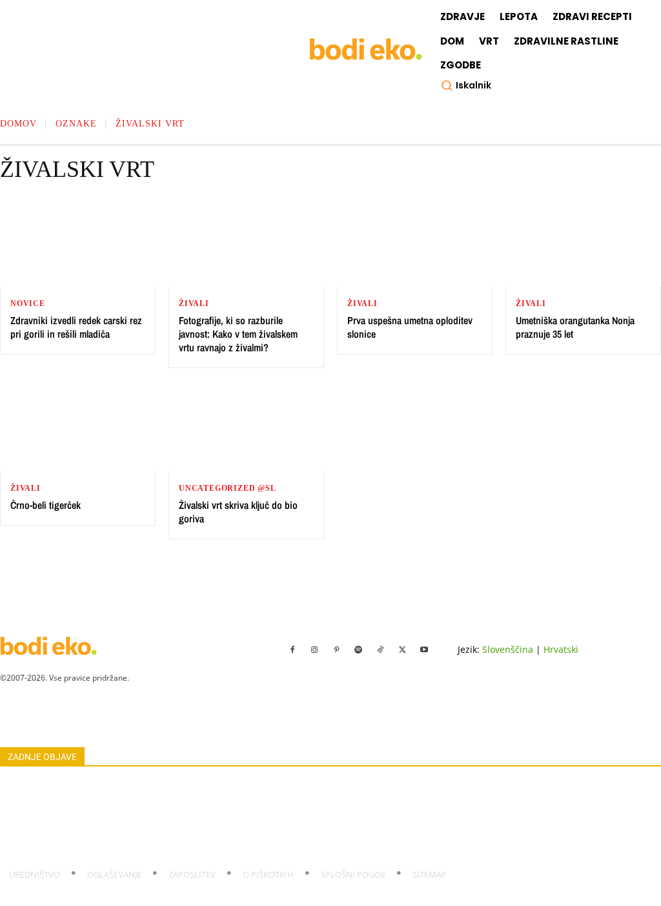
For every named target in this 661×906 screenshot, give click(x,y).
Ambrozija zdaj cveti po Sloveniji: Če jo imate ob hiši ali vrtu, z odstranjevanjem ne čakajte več (177, 816)
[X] (402, 650)
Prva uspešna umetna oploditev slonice (410, 327)
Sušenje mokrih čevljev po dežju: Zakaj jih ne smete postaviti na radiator (137, 846)
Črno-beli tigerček (45, 505)
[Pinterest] (336, 650)
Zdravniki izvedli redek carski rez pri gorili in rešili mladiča (76, 327)
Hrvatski (561, 649)
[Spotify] (358, 650)
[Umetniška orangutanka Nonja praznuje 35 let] (583, 243)
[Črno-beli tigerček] (78, 428)
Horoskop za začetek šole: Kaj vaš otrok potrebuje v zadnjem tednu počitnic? (147, 801)
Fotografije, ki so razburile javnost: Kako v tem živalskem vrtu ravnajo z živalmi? (238, 334)
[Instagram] (314, 650)
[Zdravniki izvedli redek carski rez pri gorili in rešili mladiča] (78, 243)
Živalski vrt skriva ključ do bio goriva (238, 512)
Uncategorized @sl (227, 488)
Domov (18, 124)
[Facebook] (292, 650)
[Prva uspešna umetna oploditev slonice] (415, 243)
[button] (466, 85)
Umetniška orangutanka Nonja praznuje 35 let (575, 327)
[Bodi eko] (365, 49)
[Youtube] (424, 650)
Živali (194, 303)
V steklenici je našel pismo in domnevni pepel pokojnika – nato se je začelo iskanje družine (171, 786)
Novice (27, 303)
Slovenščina (507, 649)
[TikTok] (380, 650)
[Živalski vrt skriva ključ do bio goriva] (246, 428)
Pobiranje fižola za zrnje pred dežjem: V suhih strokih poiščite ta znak (131, 831)
